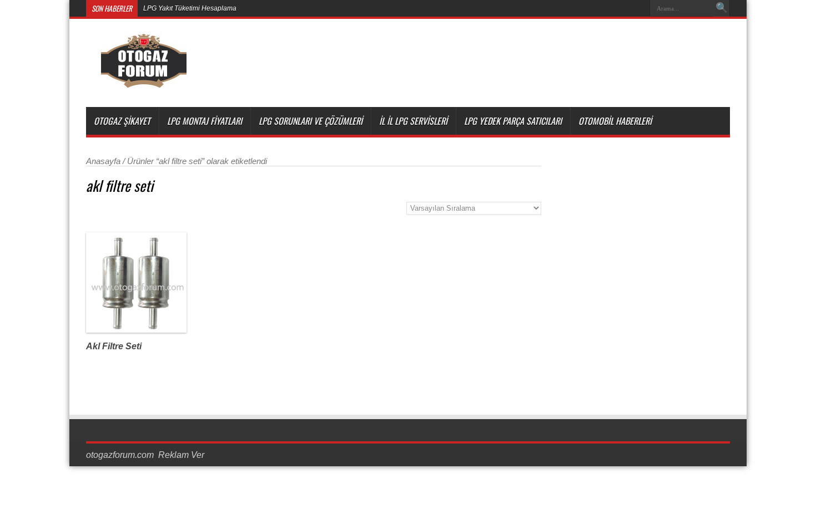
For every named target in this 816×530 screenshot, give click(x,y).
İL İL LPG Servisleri (413, 121)
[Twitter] (597, 8)
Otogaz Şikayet (122, 121)
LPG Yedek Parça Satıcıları (513, 121)
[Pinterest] (610, 8)
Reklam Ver (181, 455)
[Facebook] (584, 8)
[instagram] (637, 8)
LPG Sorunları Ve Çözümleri (310, 121)
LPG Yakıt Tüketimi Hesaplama (189, 8)
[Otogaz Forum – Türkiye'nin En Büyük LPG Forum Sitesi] (143, 79)
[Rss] (570, 8)
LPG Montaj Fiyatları (204, 121)
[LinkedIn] (623, 8)
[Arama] (721, 8)
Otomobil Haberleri (615, 121)
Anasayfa (103, 161)
